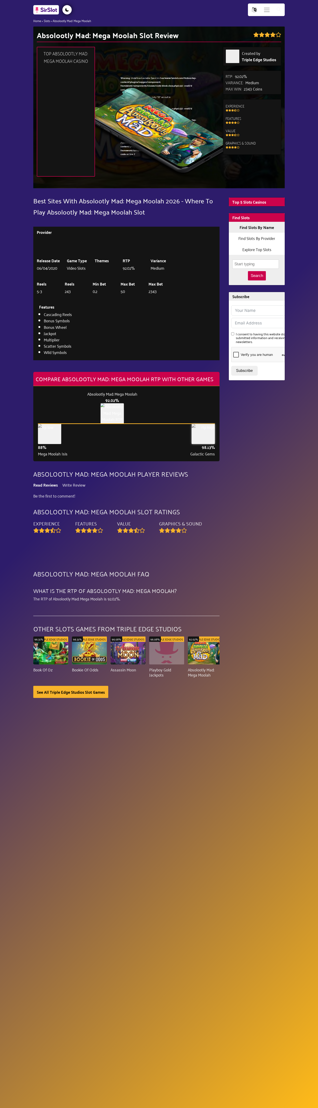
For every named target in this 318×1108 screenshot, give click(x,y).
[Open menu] (267, 10)
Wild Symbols (55, 352)
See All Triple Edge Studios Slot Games (71, 692)
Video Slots (76, 268)
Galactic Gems (202, 454)
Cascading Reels (58, 314)
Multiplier (52, 339)
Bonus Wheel (55, 327)
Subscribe (244, 371)
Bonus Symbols (57, 320)
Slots (47, 21)
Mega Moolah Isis (53, 454)
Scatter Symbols (57, 346)
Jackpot (50, 333)
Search (257, 275)
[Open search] (278, 10)
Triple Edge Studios (259, 59)
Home (37, 21)
